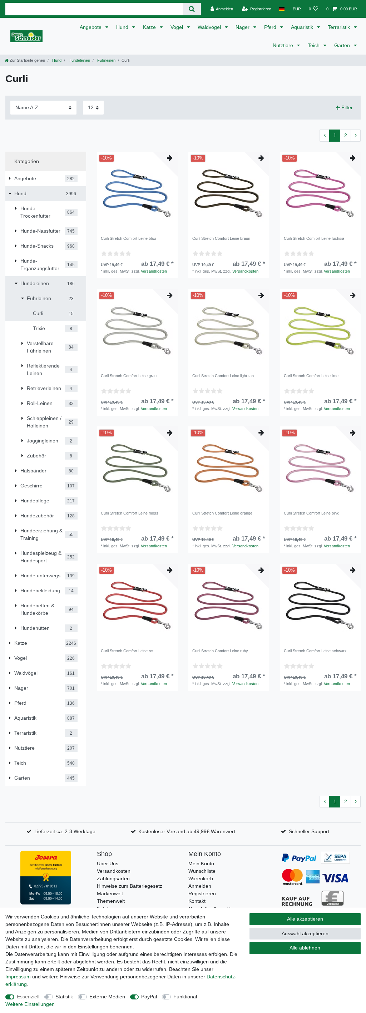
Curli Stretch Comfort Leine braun (221, 238)
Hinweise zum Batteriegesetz (129, 886)
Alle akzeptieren (305, 919)
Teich (314, 45)
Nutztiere (284, 45)
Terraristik (339, 27)
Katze (150, 27)
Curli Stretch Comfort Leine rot (127, 651)
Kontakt (197, 901)
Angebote (91, 27)
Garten (342, 45)
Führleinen (105, 60)
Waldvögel (210, 27)
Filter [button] (347, 107)
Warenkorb (200, 878)
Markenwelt (110, 893)
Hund (123, 27)
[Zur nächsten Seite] (356, 136)
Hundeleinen (79, 60)
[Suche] (192, 9)
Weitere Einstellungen (30, 1004)
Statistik (64, 996)
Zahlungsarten (113, 878)
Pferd (271, 27)
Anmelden (199, 886)
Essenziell (28, 996)
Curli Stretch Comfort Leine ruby (220, 651)
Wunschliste (202, 871)
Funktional (185, 996)
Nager (243, 27)
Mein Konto (201, 863)
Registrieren (202, 893)
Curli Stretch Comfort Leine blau (128, 238)
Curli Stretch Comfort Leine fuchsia (314, 238)
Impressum (18, 976)
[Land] (281, 9)
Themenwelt (111, 901)
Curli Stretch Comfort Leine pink (311, 513)
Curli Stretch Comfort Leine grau (129, 376)
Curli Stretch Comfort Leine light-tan (223, 376)
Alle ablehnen (305, 948)
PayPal (149, 996)
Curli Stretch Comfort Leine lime (311, 376)
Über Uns (107, 863)
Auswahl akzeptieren (305, 933)
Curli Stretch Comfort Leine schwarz (315, 651)
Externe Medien (107, 996)
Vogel (177, 27)
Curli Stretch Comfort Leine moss (129, 513)
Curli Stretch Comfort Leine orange (222, 513)
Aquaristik (303, 27)
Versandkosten (154, 271)
